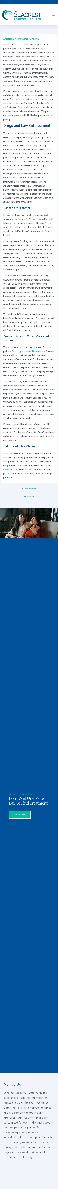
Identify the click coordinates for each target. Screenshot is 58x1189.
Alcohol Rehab (21, 39)
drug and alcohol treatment (30, 351)
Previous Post (29, 488)
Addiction (9, 39)
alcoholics (25, 44)
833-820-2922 (10, 469)
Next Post (29, 496)
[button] (53, 15)
